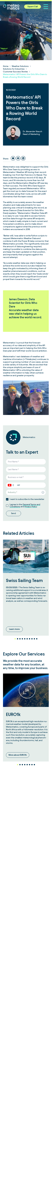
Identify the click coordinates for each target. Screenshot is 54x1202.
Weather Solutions (20, 66)
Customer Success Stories (15, 72)
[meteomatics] (17, 7)
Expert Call (33, 6)
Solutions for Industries (14, 69)
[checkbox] (7, 499)
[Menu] (46, 7)
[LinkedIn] (23, 158)
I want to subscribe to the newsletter (27, 499)
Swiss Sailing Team (24, 578)
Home (5, 66)
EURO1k (13, 711)
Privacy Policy (31, 506)
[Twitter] (13, 158)
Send (13, 513)
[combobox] (26, 492)
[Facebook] (18, 158)
